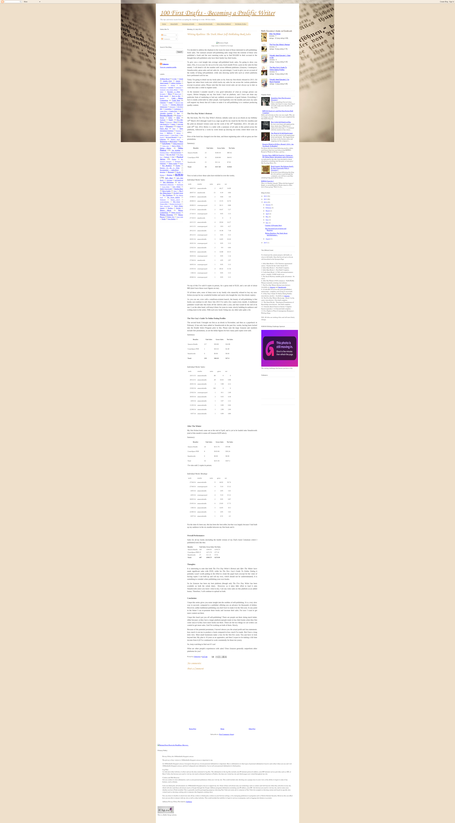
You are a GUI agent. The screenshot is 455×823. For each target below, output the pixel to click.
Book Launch (164, 96)
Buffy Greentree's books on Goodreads (276, 30)
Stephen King (178, 189)
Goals (179, 126)
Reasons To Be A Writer (170, 168)
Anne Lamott (164, 83)
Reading (178, 165)
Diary (178, 113)
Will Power (176, 202)
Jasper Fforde (174, 135)
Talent (175, 191)
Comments (166, 39)
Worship (178, 208)
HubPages (170, 133)
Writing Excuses (176, 212)
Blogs (170, 94)
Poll (173, 157)
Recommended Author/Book (169, 170)
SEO (179, 182)
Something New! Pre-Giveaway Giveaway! (281, 99)
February (269, 208)
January (268, 205)
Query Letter (173, 163)
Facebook (162, 120)
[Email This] (217, 657)
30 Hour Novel (165, 79)
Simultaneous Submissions (167, 184)
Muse (181, 141)
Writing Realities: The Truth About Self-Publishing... (276, 234)
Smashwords (180, 184)
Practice (174, 159)
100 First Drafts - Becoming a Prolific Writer (217, 13)
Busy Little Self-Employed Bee (281, 122)
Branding (162, 98)
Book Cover (178, 94)
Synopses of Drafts (188, 24)
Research (171, 172)
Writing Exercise (166, 214)
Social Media (166, 187)
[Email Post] (212, 656)
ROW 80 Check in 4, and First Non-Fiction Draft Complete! (277, 112)
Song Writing (177, 187)
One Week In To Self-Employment (282, 133)
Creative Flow (173, 111)
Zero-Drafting (172, 219)
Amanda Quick (167, 81)
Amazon (178, 81)
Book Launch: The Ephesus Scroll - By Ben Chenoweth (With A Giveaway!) (282, 168)
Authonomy (178, 87)
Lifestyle (163, 139)
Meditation (163, 141)
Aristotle (173, 85)
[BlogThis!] (219, 657)
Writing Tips (170, 217)
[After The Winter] (265, 37)
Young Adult (180, 217)
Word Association (165, 206)
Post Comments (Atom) (226, 734)
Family (171, 120)
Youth (164, 219)
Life (180, 137)
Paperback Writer (164, 152)
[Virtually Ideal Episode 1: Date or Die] (265, 59)
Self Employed (179, 180)
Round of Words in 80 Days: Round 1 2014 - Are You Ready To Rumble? (278, 145)
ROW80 (179, 174)
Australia (170, 87)
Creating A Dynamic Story (273, 225)
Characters (163, 102)
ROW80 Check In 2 (267, 181)
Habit (174, 128)
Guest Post (164, 128)
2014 (265, 202)
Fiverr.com (169, 122)
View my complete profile (168, 67)
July (267, 223)
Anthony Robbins (176, 83)
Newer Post (192, 729)
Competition (168, 109)
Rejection (162, 172)
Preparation (178, 161)
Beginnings (163, 94)
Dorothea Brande (166, 115)
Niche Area (165, 146)
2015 (265, 243)
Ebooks (162, 118)
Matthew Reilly (175, 139)
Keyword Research (171, 137)
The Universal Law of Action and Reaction (275, 229)
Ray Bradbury (167, 165)
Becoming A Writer (173, 92)
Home (164, 24)
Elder (178, 118)
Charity (171, 102)
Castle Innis (176, 100)
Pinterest (162, 154)
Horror (161, 133)
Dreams (179, 115)
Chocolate (164, 105)
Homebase (178, 131)
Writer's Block (165, 210)
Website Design (175, 199)
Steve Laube (166, 191)
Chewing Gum (179, 102)
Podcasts (166, 157)
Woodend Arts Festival (175, 204)
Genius (173, 124)
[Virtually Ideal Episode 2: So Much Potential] (265, 83)
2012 (265, 196)
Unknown (197, 656)
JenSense (189, 802)
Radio (181, 163)
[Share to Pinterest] (226, 657)
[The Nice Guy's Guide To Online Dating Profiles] (265, 71)
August (268, 239)
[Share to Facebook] (223, 657)
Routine (169, 175)
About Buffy (174, 24)
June (267, 220)
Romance (162, 175)
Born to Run (176, 96)
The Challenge (168, 195)
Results (179, 172)
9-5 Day (174, 79)
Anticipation (163, 85)
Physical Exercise (176, 152)
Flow (175, 122)
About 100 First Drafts (205, 24)
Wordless (170, 208)
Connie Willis (163, 111)
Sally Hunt (169, 178)
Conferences (177, 109)
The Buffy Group (178, 193)
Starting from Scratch (166, 189)
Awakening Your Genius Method (169, 89)
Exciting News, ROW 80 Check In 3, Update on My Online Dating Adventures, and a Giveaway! (277, 156)
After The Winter (274, 34)
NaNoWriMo (166, 143)
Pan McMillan (176, 150)
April (267, 214)
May (267, 217)
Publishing (163, 163)
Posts (164, 35)
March (268, 211)
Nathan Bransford (178, 143)
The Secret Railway (173, 197)
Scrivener (169, 180)
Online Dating (165, 148)
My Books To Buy (240, 24)
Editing (170, 118)
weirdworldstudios (164, 202)
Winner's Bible (164, 204)
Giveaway (169, 126)
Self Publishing (168, 182)
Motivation (173, 141)
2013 (265, 199)
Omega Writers (176, 146)
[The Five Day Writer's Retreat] (265, 48)
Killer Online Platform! (224, 24)
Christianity (172, 107)
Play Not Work (170, 154)
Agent (181, 79)
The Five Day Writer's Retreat (279, 44)
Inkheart (179, 133)
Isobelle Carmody (164, 135)
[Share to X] (221, 657)
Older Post (252, 729)
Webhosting (163, 199)
